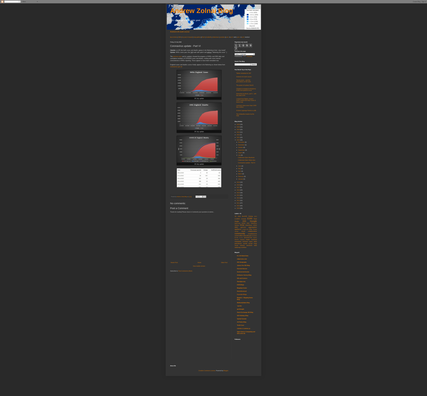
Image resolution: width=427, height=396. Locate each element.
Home (199, 262)
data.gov (249, 235)
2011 (238, 203)
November (241, 145)
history (255, 237)
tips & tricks (173, 37)
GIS (244, 221)
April (239, 171)
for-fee (236, 237)
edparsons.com (242, 259)
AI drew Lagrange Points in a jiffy (246, 110)
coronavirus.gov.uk (176, 67)
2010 (238, 206)
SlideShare (248, 225)
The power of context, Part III (244, 85)
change (255, 229)
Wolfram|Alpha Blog (243, 302)
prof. (232, 37)
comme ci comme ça (243, 328)
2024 (238, 129)
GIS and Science (242, 278)
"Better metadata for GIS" (243, 73)
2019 (238, 182)
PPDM (242, 225)
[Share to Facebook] (203, 197)
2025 (238, 127)
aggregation (252, 227)
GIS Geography (242, 262)
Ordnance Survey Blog (244, 275)
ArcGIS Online (247, 216)
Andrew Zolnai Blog (201, 10)
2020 (238, 140)
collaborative (252, 231)
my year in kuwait (187, 37)
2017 (238, 187)
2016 (238, 190)
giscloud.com (248, 237)
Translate (249, 56)
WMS (236, 227)
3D (235, 216)
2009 (238, 208)
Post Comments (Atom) (185, 271)
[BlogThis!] (199, 197)
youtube (222, 37)
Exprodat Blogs (242, 294)
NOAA (243, 223)
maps (248, 239)
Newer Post (174, 262)
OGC (248, 223)
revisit (245, 243)
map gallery (197, 37)
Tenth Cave (240, 325)
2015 (238, 192)
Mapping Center (242, 288)
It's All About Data (242, 256)
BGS (255, 216)
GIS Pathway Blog (242, 315)
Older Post (224, 262)
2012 (238, 200)
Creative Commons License (206, 370)
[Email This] (196, 197)
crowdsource (252, 234)
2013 (238, 198)
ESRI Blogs (240, 285)
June (240, 166)
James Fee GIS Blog (243, 265)
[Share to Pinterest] (205, 197)
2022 (238, 135)
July (239, 155)
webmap (238, 247)
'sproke (239, 306)
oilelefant (245, 241)
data (244, 235)
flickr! (203, 37)
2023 (238, 132)
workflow (243, 247)
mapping (242, 239)
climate (236, 231)
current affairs (239, 235)
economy (254, 235)
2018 (238, 185)
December (241, 142)
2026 (238, 124)
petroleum (238, 243)
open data (253, 241)
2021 (238, 137)
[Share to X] (201, 197)
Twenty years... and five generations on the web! (243, 81)
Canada (243, 219)
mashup (254, 239)
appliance (238, 229)
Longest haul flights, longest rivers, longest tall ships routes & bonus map (246, 100)
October (240, 147)
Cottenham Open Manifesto (246, 157)
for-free (241, 237)
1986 (179, 37)
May (239, 168)
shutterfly (208, 37)
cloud (243, 231)
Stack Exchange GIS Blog (245, 312)
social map (252, 243)
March (240, 174)
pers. (227, 37)
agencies (243, 227)
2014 (238, 195)
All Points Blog (241, 322)
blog (250, 229)
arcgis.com (245, 229)
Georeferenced (242, 291)
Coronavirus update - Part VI (246, 163)
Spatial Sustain (241, 319)
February (241, 176)
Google (253, 221)
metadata (238, 241)
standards (249, 245)
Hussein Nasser (242, 268)
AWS (239, 216)
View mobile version (199, 266)
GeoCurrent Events (243, 272)
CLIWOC (237, 219)
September (241, 150)
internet (237, 239)
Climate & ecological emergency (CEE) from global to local (246, 89)
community (240, 233)
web (255, 245)
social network (240, 245)
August (240, 152)
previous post (177, 56)
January (240, 179)
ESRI (249, 218)
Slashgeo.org (241, 281)
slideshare (215, 37)
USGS (255, 225)
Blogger (226, 370)
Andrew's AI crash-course (179, 32)
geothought (240, 309)
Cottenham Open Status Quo (246, 160)
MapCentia (237, 223)
